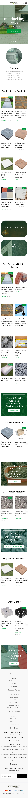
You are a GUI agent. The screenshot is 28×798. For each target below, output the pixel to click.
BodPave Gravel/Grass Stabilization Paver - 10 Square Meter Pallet (7, 626)
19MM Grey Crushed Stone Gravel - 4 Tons (21, 379)
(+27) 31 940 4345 (14, 740)
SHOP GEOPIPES (14, 411)
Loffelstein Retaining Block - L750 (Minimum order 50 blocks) (20, 445)
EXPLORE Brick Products (14, 232)
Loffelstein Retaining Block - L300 (7, 379)
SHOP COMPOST (14, 481)
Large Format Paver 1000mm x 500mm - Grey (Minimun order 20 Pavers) (7, 115)
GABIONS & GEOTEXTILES (14, 708)
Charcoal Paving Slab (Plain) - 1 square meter (6, 204)
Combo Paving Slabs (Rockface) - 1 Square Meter (21, 175)
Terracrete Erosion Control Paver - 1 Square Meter (20, 624)
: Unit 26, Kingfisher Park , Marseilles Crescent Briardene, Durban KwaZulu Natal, (14, 735)
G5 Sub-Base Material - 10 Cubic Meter (20, 514)
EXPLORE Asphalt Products (14, 252)
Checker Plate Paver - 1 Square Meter (20, 203)
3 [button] (16, 87)
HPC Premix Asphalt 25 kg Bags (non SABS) (20, 353)
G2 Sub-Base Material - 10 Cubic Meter (6, 514)
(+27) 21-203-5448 (14, 752)
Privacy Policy (14, 721)
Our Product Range (14, 681)
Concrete (10, 68)
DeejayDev (22, 794)
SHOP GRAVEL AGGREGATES (14, 547)
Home (14, 678)
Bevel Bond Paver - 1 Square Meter (21, 288)
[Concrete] (10, 56)
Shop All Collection (14, 32)
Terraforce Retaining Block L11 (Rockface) (7, 444)
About (14, 683)
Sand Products (14, 697)
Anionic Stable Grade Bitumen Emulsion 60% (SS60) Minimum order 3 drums (21, 322)
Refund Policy (14, 718)
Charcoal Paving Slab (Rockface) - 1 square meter (6, 145)
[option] (14, 24)
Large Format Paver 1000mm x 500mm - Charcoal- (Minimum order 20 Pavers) (20, 115)
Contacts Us (14, 686)
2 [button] (14, 87)
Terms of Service (14, 724)
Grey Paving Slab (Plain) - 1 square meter (6, 175)
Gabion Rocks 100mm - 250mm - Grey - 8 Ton (6, 353)
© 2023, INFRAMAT (8, 794)
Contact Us (14, 716)
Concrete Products (14, 705)
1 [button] (11, 87)
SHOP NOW (14, 663)
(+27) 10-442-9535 (14, 760)
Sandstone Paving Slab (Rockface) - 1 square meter (20, 145)
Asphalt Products (14, 702)
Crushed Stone (14, 700)
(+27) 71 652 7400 (14, 744)
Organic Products (14, 694)
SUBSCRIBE (21, 776)
